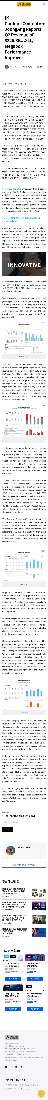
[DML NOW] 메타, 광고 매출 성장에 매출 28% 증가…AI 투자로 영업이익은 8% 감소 (14, 891)
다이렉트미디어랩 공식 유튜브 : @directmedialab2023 (22, 1085)
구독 (7, 829)
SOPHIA (7, 896)
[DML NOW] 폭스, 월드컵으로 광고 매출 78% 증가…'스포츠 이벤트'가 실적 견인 (14, 931)
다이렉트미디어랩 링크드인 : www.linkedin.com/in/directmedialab (18, 1089)
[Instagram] (22, 1067)
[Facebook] (11, 1067)
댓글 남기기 (40, 67)
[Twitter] (16, 1067)
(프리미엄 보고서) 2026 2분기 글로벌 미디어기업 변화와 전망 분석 (13, 995)
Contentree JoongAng (11, 188)
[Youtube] (6, 1067)
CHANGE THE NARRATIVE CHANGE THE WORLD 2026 (32, 965)
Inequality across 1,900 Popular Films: (34, 995)
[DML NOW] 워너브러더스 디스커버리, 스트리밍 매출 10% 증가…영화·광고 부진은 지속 (14, 918)
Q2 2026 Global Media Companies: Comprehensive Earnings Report (13, 965)
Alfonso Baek (14, 67)
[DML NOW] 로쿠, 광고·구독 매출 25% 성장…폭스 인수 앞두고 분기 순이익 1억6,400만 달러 (14, 904)
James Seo (8, 910)
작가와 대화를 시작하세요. (25, 865)
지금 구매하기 (13, 979)
